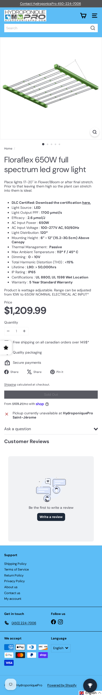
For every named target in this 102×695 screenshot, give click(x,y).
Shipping (10, 385)
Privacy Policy (14, 581)
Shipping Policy (15, 564)
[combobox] (51, 28)
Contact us (12, 593)
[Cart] (83, 15)
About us (11, 587)
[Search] (93, 28)
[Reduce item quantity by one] (8, 331)
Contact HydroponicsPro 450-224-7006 (50, 3)
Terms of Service (16, 569)
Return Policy (14, 575)
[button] (90, 693)
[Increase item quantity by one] (24, 331)
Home (8, 148)
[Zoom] (94, 132)
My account (12, 599)
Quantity (11, 322)
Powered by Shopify (61, 685)
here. (86, 202)
